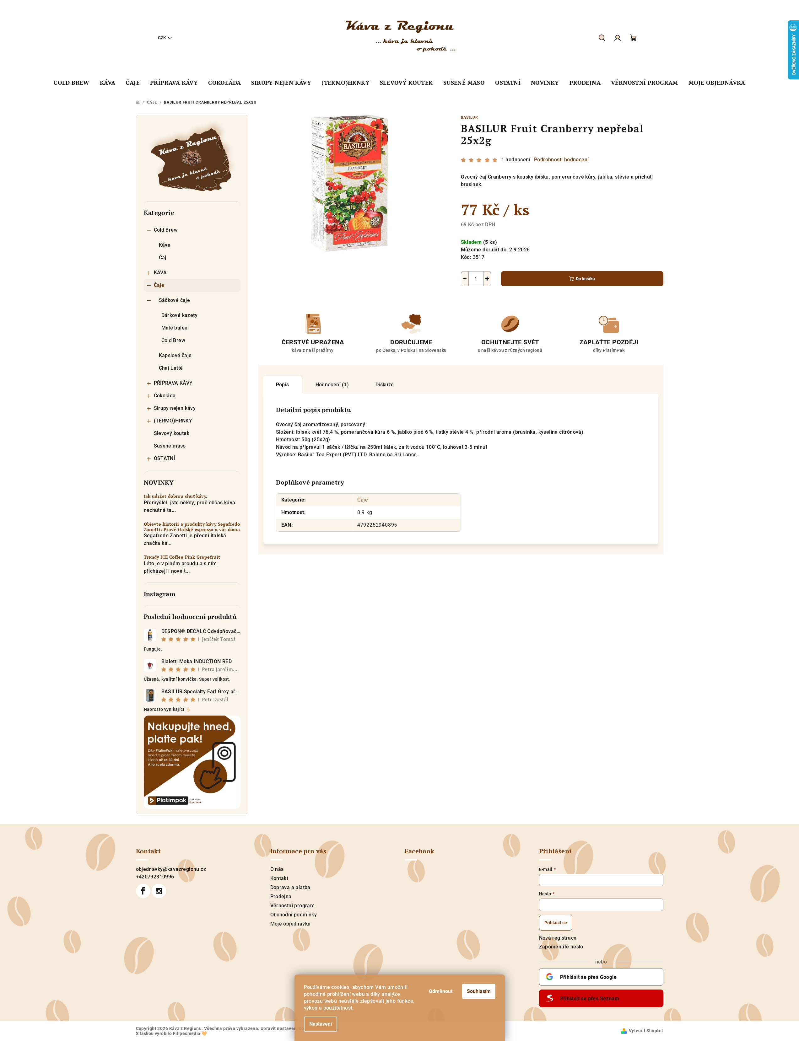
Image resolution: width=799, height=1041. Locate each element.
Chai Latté (171, 368)
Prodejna (281, 896)
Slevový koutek (172, 433)
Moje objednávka (290, 924)
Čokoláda (165, 396)
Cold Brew (166, 230)
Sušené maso (170, 446)
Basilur (469, 117)
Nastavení (320, 1024)
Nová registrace (558, 938)
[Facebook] (143, 891)
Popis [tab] (282, 385)
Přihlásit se (555, 922)
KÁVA (160, 273)
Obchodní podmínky (293, 915)
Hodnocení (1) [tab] (332, 385)
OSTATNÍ (164, 458)
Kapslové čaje (175, 355)
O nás (277, 869)
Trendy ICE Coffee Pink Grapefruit (182, 557)
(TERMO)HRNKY (173, 421)
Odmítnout (440, 991)
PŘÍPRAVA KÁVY (173, 383)
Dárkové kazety (179, 315)
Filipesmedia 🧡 (190, 1033)
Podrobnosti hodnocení (561, 160)
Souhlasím (479, 991)
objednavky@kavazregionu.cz (171, 869)
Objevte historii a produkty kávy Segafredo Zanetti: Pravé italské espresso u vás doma (192, 527)
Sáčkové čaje (174, 300)
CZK (162, 37)
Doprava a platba (290, 887)
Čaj (162, 257)
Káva (165, 245)
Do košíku (585, 278)
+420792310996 (155, 877)
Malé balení (175, 328)
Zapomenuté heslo (561, 947)
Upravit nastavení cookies (288, 1028)
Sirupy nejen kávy (175, 408)
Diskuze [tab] (384, 385)
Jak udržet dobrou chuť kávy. (176, 496)
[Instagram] (159, 891)
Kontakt (279, 878)
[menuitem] (71, 82)
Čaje (159, 285)
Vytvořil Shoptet (646, 1030)
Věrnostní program (292, 906)
